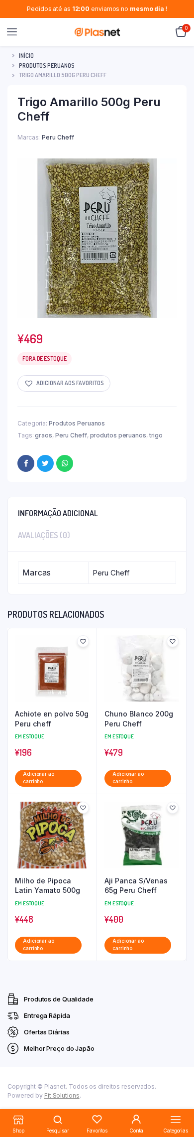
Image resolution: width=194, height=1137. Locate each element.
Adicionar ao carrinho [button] (38, 777)
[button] (63, 383)
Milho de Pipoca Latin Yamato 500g (47, 885)
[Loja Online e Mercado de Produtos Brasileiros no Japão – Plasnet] (97, 31)
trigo (156, 435)
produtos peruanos (118, 435)
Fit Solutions (62, 1095)
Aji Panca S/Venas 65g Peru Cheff (136, 885)
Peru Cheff (71, 435)
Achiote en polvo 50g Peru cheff (52, 719)
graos (43, 435)
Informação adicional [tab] (58, 513)
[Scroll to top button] (178, 1097)
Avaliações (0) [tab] (44, 535)
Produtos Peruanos (47, 65)
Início (26, 55)
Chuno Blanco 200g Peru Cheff (138, 719)
